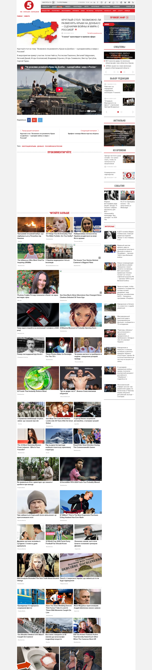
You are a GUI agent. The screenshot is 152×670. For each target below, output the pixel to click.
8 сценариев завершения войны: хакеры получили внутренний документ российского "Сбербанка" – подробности (125, 373)
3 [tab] (121, 72)
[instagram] (102, 2)
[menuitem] (46, 6)
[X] (117, 2)
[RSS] (133, 2)
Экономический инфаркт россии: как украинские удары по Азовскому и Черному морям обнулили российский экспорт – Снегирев (125, 391)
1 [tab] (114, 72)
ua (91, 2)
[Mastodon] (121, 2)
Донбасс (40, 146)
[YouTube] (129, 2)
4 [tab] (124, 72)
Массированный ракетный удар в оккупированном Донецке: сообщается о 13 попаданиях (126, 320)
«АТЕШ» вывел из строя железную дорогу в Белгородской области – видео (118, 68)
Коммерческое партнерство (109, 173)
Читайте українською (94, 32)
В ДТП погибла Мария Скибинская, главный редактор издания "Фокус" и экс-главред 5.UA (125, 236)
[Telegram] (109, 2)
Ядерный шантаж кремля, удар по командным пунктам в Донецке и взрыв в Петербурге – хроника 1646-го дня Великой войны (125, 251)
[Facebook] (98, 2)
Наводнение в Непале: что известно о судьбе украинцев (125, 306)
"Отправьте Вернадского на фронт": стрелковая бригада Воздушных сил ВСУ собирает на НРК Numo (112, 106)
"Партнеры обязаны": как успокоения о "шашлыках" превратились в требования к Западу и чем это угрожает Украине (125, 336)
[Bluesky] (125, 2)
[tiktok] (105, 2)
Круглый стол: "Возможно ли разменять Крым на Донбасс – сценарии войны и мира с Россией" (37, 136)
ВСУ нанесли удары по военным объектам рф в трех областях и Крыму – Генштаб (120, 63)
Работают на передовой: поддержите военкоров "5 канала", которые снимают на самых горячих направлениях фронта (112, 92)
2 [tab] (117, 72)
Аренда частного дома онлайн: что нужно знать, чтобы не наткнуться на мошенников (112, 160)
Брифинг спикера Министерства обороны (83, 134)
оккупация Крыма (29, 146)
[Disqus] (59, 184)
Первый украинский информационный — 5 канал (29, 7)
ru (94, 2)
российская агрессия (53, 146)
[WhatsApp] (113, 2)
